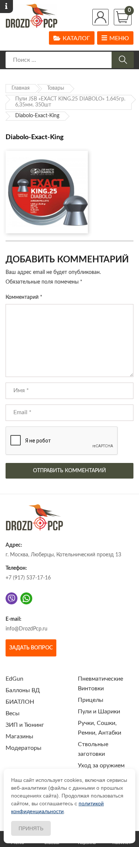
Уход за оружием (101, 765)
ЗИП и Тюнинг (25, 725)
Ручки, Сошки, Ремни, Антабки (99, 728)
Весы (13, 713)
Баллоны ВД (23, 690)
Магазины (19, 736)
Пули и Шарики (99, 712)
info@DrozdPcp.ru (26, 629)
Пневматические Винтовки (100, 683)
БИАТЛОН (20, 702)
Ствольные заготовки (93, 749)
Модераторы (24, 748)
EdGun (14, 679)
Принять (31, 828)
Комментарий (24, 297)
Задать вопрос (31, 648)
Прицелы (90, 700)
